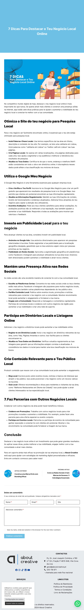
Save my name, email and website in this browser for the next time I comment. (34, 530)
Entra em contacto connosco (16, 458)
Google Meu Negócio (15, 183)
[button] (77, 603)
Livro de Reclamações (63, 592)
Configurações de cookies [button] (15, 599)
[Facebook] (16, 570)
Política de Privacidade (63, 587)
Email (34, 502)
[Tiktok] (22, 570)
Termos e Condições (63, 590)
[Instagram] (19, 570)
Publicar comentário (14, 536)
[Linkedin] (25, 570)
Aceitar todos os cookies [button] (14, 603)
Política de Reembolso (63, 584)
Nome (9, 502)
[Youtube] (28, 570)
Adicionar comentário (15, 510)
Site (59, 502)
